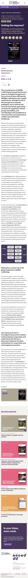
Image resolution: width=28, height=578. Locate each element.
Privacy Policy (18, 573)
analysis (3, 12)
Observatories (13, 6)
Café (13, 576)
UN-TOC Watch (11, 16)
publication (8, 12)
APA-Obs (14, 18)
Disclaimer (24, 573)
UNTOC (18, 16)
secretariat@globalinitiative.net (19, 563)
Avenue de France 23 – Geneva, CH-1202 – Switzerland (19, 568)
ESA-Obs (20, 18)
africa (3, 21)
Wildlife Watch (5, 18)
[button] (3, 3)
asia (9, 21)
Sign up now (8, 544)
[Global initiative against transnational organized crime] (14, 3)
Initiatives (4, 6)
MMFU (3, 16)
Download (5, 393)
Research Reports (16, 12)
